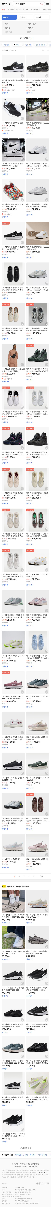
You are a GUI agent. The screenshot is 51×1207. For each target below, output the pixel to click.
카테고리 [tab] (22, 17)
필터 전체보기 (25, 38)
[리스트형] (43, 50)
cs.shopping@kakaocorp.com (23, 1198)
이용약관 (23, 1164)
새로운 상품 (26, 1148)
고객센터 (15, 1164)
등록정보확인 (27, 1192)
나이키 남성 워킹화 (14, 9)
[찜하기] (22, 75)
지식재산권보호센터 (20, 1166)
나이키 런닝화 (35, 9)
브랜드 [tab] (5, 17)
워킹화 (25, 9)
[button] (48, 3)
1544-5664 (18, 1201)
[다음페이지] (41, 876)
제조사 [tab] (38, 17)
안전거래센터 (33, 1166)
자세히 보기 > (43, 1172)
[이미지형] (47, 50)
